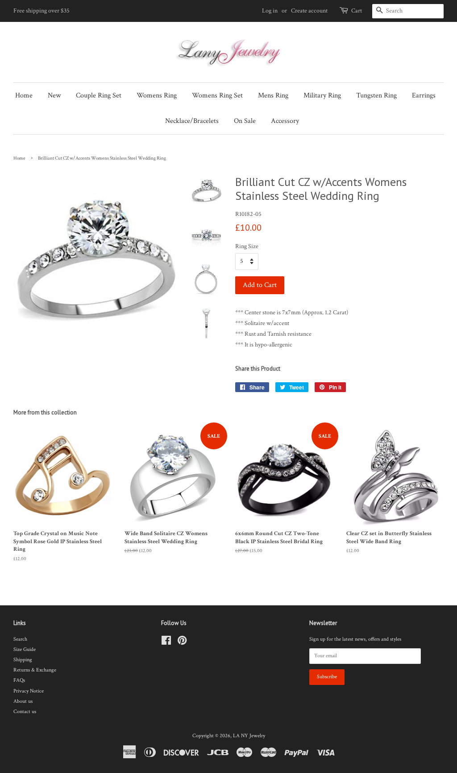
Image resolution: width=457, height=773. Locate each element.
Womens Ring (157, 95)
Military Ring (322, 95)
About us (23, 701)
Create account (309, 11)
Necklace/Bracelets (192, 121)
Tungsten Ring (376, 95)
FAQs (19, 680)
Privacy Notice (28, 691)
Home (24, 95)
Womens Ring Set (217, 95)
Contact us (24, 711)
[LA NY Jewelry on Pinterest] (182, 642)
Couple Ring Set (98, 95)
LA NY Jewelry (249, 735)
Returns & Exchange (34, 670)
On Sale (245, 121)
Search (20, 639)
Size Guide (24, 649)
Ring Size (246, 246)
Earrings (424, 95)
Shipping (22, 659)
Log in (270, 11)
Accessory (285, 121)
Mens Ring (273, 95)
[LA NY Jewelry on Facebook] (166, 642)
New (54, 95)
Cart (356, 11)
